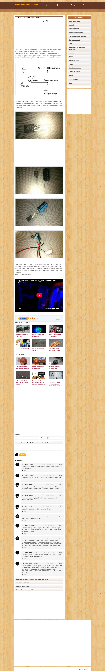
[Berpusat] (30, 442)
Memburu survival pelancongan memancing (77, 48)
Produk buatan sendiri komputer (77, 36)
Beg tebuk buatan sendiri (22, 586)
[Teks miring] (19, 442)
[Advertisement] (39, 34)
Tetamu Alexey (28, 563)
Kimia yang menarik (74, 28)
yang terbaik (61, 5)
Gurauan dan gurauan (74, 71)
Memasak (71, 53)
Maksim (26, 475)
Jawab (24, 470)
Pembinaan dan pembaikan (76, 32)
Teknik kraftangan (73, 79)
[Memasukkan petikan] (45, 442)
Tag (74, 5)
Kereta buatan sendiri (74, 21)
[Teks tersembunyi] (42, 442)
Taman (70, 43)
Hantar (22, 454)
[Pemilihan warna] (39, 442)
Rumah (49, 5)
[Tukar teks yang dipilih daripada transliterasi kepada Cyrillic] (47, 442)
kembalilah (24, 318)
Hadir (70, 83)
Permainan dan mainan (75, 68)
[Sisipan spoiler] (50, 442)
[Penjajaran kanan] (33, 442)
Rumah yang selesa (74, 60)
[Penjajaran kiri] (27, 442)
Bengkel (71, 56)
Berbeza (71, 75)
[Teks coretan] (24, 442)
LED (56, 53)
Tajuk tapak (79, 17)
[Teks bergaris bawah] (21, 442)
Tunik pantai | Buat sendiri (22, 583)
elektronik (71, 25)
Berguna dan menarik (74, 40)
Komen (86, 5)
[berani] (17, 442)
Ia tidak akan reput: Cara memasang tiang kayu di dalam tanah (32, 579)
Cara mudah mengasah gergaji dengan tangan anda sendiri (31, 590)
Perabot (71, 64)
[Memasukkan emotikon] (36, 442)
